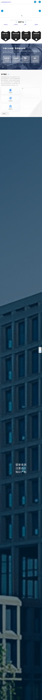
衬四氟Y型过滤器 (5, 33)
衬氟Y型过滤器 (16, 33)
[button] (20, 15)
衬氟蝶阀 (26, 33)
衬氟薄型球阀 (36, 33)
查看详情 (4, 113)
